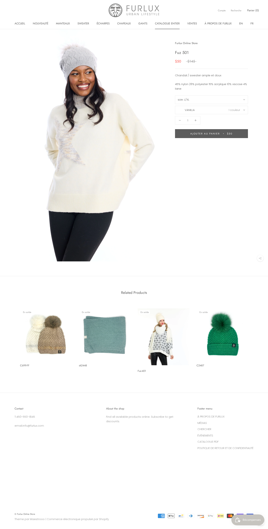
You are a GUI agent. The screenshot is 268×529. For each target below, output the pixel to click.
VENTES (192, 23)
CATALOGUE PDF (208, 442)
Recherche (236, 10)
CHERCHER (204, 429)
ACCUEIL (20, 23)
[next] (257, 339)
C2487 (200, 365)
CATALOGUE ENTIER (167, 23)
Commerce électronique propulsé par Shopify (78, 519)
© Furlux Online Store (25, 514)
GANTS (142, 23)
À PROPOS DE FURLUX (218, 23)
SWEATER (83, 23)
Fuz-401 (142, 371)
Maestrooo (37, 519)
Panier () (253, 10)
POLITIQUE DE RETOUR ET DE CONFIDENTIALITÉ (225, 448)
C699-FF (24, 365)
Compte (222, 10)
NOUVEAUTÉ (40, 23)
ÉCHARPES (103, 23)
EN (241, 23)
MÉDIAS (202, 423)
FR (251, 23)
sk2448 (83, 365)
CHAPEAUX (124, 23)
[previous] (11, 339)
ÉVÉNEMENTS (205, 435)
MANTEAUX (63, 23)
